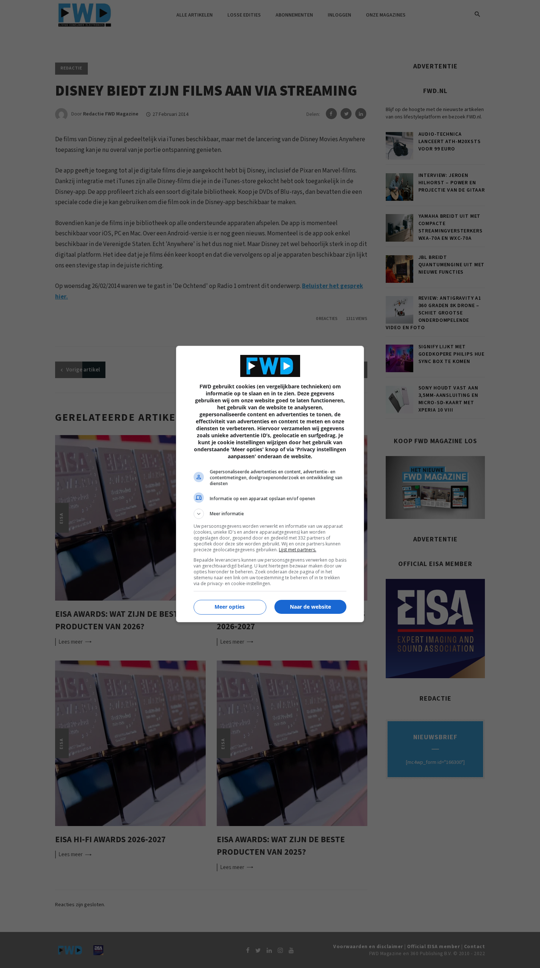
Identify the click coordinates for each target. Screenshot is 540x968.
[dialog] (270, 484)
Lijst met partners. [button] (297, 550)
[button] (270, 514)
